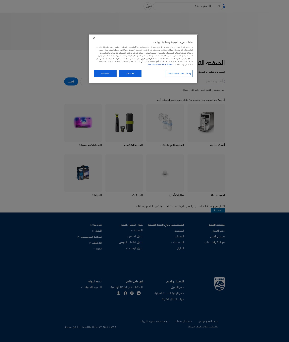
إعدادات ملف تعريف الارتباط (179, 73)
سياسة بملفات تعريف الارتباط (160, 64)
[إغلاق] (93, 38)
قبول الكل (105, 73)
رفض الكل (130, 73)
